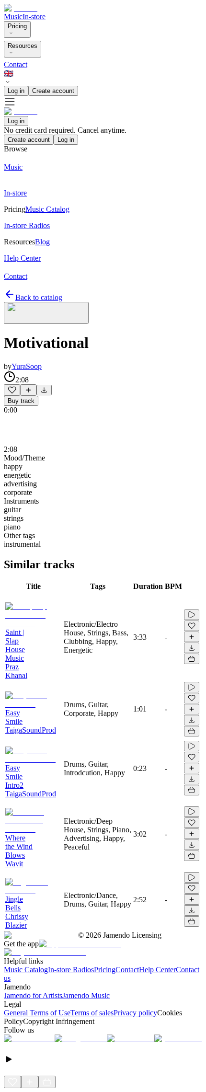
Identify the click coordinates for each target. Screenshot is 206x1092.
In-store (34, 16)
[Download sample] (44, 390)
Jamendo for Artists (33, 995)
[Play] (46, 313)
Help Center (157, 970)
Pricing (17, 26)
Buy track (21, 400)
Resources (22, 45)
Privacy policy (135, 1013)
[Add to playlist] (28, 390)
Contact (15, 64)
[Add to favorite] (12, 390)
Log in (16, 90)
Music (13, 16)
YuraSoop (26, 366)
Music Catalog (26, 970)
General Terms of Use (37, 1013)
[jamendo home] (20, 8)
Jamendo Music (86, 995)
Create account (53, 90)
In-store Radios (71, 970)
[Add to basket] (191, 659)
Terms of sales (92, 1013)
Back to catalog (38, 297)
